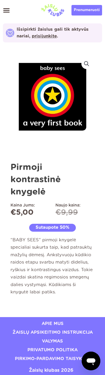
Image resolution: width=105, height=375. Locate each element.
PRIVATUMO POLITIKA (52, 350)
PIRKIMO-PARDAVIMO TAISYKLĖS (52, 359)
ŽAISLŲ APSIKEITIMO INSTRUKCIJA (53, 332)
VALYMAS (52, 341)
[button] (6, 10)
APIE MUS (53, 323)
